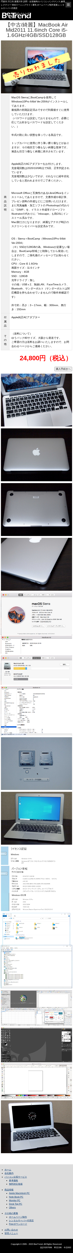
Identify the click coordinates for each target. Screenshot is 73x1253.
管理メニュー (11, 1233)
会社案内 (8, 1173)
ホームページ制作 (18, 1217)
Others (12, 1207)
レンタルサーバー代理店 (21, 1220)
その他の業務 (11, 1213)
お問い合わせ (11, 1230)
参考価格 (13, 1180)
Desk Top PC (15, 1204)
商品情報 (8, 1189)
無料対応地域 (15, 1184)
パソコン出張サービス (15, 1177)
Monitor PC (14, 1200)
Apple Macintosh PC (19, 1193)
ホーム (7, 1169)
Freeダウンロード (18, 1224)
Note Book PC (16, 1197)
